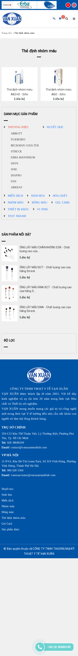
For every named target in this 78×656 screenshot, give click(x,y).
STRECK (16, 151)
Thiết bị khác (18, 209)
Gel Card (62, 202)
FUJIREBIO (18, 139)
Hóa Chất (60, 195)
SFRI (14, 169)
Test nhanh (17, 216)
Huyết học (55, 127)
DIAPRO (16, 175)
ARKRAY (17, 187)
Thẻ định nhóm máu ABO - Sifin (58, 92)
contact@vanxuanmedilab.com (29, 447)
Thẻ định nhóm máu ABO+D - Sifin (19, 92)
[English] (74, 5)
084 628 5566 (15, 470)
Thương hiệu (18, 127)
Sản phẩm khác (10, 529)
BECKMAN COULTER (25, 145)
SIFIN (14, 163)
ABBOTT (16, 133)
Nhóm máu (16, 202)
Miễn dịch (15, 195)
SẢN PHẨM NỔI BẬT (16, 234)
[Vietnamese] (68, 5)
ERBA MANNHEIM (23, 157)
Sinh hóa (38, 195)
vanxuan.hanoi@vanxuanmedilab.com (33, 475)
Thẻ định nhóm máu (13, 517)
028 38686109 (15, 442)
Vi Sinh (42, 209)
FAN (13, 181)
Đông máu (39, 202)
